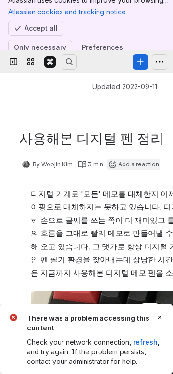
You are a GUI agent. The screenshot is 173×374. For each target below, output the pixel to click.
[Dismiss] (159, 317)
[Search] (69, 62)
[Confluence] (50, 62)
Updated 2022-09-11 (124, 86)
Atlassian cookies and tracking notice (67, 12)
